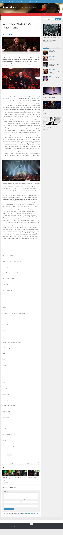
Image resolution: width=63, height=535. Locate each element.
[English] (58, 10)
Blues (25, 1)
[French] (56, 10)
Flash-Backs (22, 14)
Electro (29, 1)
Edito (8, 14)
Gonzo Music (9, 7)
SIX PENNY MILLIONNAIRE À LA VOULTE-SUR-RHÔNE (7, 479)
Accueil (3, 14)
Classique (38, 1)
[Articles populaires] (52, 47)
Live (36, 14)
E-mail (23, 499)
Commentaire (6, 491)
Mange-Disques (30, 14)
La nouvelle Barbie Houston (54, 77)
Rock (2, 1)
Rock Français (11, 1)
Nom (5, 499)
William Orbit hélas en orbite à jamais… (51, 127)
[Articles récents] (46, 47)
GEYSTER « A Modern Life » (54, 51)
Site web (5, 504)
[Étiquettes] (58, 47)
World (33, 1)
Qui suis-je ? (46, 14)
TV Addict (40, 14)
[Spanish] (59, 10)
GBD (5, 30)
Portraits (16, 14)
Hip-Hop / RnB (19, 1)
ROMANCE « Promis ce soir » (54, 58)
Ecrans (43, 1)
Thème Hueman (18, 526)
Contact (31, 521)
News (12, 14)
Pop (6, 1)
